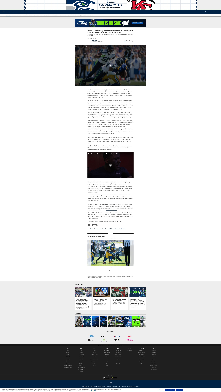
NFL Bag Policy (141, 361)
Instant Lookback (81, 356)
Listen (118, 348)
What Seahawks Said (81, 367)
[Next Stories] (144, 322)
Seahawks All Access (94, 354)
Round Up (81, 352)
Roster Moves (81, 363)
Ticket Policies (154, 363)
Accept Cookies (179, 389)
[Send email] (130, 41)
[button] (110, 65)
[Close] (219, 390)
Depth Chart (68, 352)
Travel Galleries (106, 354)
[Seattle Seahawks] (110, 383)
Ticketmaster (154, 367)
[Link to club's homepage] (3, 11)
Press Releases (81, 361)
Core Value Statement (68, 363)
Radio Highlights (118, 350)
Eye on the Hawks (106, 350)
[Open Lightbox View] (110, 256)
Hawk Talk (118, 361)
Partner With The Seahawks (68, 367)
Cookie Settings (160, 389)
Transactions (68, 361)
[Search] (205, 12)
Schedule (129, 348)
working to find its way (111, 210)
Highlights (94, 350)
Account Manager (154, 369)
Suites (154, 356)
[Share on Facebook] (125, 41)
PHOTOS (106, 348)
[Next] (119, 267)
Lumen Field (141, 350)
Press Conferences (94, 361)
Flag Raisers (107, 363)
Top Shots (106, 356)
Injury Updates (81, 354)
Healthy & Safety (141, 354)
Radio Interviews (118, 352)
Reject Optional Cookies (170, 389)
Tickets (154, 348)
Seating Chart (154, 361)
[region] (110, 390)
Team (68, 348)
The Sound (94, 352)
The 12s (106, 365)
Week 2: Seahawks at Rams (96, 236)
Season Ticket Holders (153, 365)
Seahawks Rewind (118, 356)
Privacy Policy (93, 390)
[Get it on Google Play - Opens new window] (114, 378)
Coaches (68, 354)
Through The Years (107, 352)
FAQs (141, 363)
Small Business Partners (68, 365)
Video (94, 348)
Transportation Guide (141, 352)
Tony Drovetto (94, 40)
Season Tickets (154, 352)
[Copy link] (132, 41)
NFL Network (94, 363)
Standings (68, 356)
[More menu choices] (42, 11)
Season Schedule (129, 350)
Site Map (81, 371)
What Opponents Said (81, 369)
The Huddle (118, 363)
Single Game (154, 350)
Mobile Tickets (154, 354)
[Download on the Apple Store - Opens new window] (106, 378)
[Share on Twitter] (127, 41)
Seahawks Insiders (118, 354)
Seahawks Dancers (107, 361)
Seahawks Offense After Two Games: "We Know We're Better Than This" (108, 228)
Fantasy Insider (81, 365)
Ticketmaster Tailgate (141, 356)
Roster (68, 350)
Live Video (94, 365)
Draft (81, 350)
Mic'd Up (94, 356)
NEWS (81, 348)
